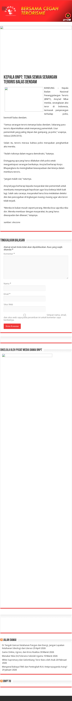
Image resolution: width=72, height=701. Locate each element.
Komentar (9, 254)
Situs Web (8, 304)
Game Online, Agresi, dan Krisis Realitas (21, 652)
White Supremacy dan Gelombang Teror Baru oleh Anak (28, 660)
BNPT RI (7, 681)
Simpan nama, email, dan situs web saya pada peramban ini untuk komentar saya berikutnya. (35, 317)
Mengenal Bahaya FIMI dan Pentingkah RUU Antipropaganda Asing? (34, 666)
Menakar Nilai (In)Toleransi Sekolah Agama (22, 656)
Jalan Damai (9, 640)
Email (7, 294)
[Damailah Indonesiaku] (36, 11)
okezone (16, 222)
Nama (7, 283)
